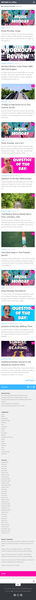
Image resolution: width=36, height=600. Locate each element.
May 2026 (4, 468)
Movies (3, 429)
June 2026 (4, 466)
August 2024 (4, 512)
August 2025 (4, 487)
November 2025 (5, 481)
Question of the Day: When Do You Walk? (13, 405)
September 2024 (6, 510)
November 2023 (5, 531)
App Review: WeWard (13, 565)
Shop (2, 447)
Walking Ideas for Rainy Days (15, 562)
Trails (9, 211)
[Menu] (34, 2)
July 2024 (4, 514)
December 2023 (5, 528)
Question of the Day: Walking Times (16, 326)
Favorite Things (5, 420)
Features (4, 101)
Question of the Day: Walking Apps (16, 178)
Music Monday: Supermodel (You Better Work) (14, 395)
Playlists (3, 435)
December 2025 (5, 479)
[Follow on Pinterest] (34, 387)
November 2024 (5, 506)
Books (3, 359)
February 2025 (5, 499)
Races (3, 439)
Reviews (3, 63)
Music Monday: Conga (10, 31)
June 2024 (4, 516)
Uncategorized (5, 451)
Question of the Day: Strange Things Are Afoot (14, 397)
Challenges (4, 418)
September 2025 (6, 485)
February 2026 (5, 474)
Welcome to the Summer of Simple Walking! (19, 551)
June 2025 (4, 491)
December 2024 (5, 504)
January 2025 (5, 501)
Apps (2, 414)
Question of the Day (7, 175)
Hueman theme (27, 591)
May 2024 (4, 518)
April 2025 (4, 495)
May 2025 (4, 493)
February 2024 (5, 524)
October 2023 (5, 533)
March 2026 (4, 472)
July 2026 (4, 464)
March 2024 (4, 522)
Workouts (10, 63)
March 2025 (4, 497)
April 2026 (4, 470)
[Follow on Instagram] (31, 387)
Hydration (4, 426)
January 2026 (5, 477)
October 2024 (5, 508)
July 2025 (4, 489)
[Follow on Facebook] (28, 387)
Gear (2, 424)
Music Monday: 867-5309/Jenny (10, 403)
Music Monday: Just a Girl (12, 143)
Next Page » (30, 380)
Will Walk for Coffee (8, 2)
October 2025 (5, 483)
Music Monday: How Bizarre (13, 291)
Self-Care (3, 445)
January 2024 (5, 526)
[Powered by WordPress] (12, 591)
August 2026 (4, 462)
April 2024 (4, 520)
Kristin (3, 565)
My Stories (4, 433)
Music (3, 28)
